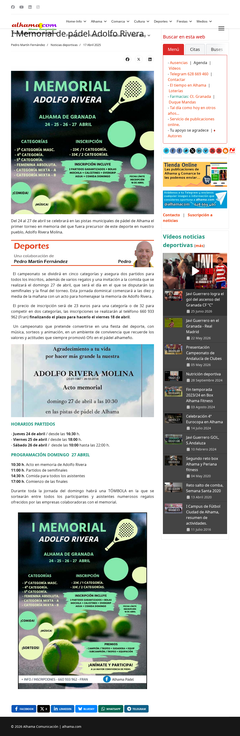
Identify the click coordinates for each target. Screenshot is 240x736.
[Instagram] (38, 7)
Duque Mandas (182, 102)
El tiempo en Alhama (188, 85)
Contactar (176, 79)
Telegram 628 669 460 (189, 73)
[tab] (173, 49)
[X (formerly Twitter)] (139, 59)
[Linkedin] (30, 7)
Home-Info (74, 21)
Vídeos (175, 68)
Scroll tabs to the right (222, 52)
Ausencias (179, 62)
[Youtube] (21, 7)
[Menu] (221, 28)
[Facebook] (13, 7)
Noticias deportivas (64, 45)
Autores (175, 135)
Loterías (176, 90)
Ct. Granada (200, 96)
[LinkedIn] (150, 59)
